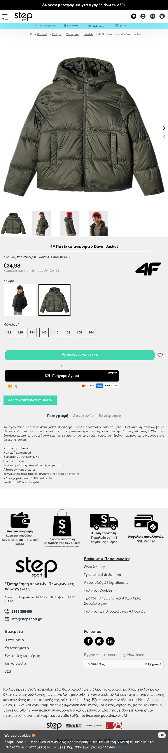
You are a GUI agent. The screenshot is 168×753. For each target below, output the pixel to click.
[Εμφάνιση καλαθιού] (162, 16)
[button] (164, 136)
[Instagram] (99, 641)
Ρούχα (56, 34)
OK (161, 735)
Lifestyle (88, 34)
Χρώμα (9, 281)
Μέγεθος (10, 324)
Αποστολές (83, 415)
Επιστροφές (109, 415)
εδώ (119, 747)
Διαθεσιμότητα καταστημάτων (30, 400)
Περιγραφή (57, 415)
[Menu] (5, 16)
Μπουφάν (72, 34)
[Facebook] (88, 641)
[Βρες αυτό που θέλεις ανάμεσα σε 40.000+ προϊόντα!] (151, 16)
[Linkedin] (110, 641)
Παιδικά (42, 34)
